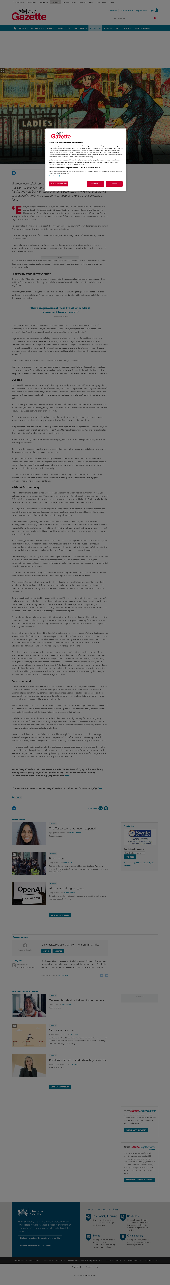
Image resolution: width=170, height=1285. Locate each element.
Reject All (95, 184)
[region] (85, 159)
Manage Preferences (59, 184)
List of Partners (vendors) (57, 176)
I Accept (114, 184)
